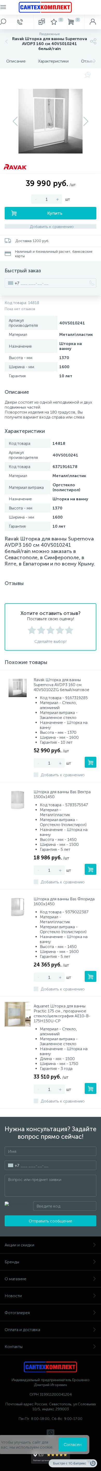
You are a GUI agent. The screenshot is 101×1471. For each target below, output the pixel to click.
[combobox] (12, 283)
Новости (13, 1295)
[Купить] (90, 762)
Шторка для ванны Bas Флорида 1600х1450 (64, 901)
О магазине (15, 1278)
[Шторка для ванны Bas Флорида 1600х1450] (18, 907)
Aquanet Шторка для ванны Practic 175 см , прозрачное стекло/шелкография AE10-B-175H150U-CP (62, 1013)
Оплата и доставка (22, 1329)
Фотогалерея (17, 1312)
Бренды (12, 1261)
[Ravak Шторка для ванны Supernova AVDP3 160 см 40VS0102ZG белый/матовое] (18, 688)
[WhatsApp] (50, 1433)
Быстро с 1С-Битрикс (69, 1463)
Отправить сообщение (50, 1220)
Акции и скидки (19, 1244)
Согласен (73, 1444)
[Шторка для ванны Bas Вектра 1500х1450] (18, 800)
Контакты (14, 1346)
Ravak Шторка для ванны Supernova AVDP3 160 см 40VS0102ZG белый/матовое (61, 684)
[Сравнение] (42, 22)
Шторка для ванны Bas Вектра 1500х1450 (62, 794)
